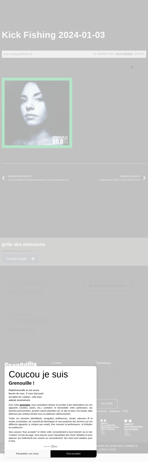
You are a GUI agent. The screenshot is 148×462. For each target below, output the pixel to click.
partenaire (25, 405)
